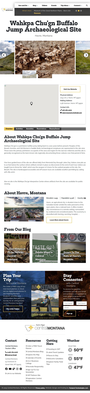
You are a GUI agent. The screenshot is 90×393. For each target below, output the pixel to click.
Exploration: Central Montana (33, 379)
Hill (85, 198)
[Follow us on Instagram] (17, 369)
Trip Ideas (65, 5)
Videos (44, 5)
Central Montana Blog (35, 351)
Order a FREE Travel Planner (34, 347)
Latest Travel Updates (55, 352)
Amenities (30, 129)
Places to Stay (52, 355)
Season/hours (54, 129)
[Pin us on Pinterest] (21, 369)
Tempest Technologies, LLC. (78, 388)
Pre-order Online (13, 309)
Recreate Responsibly (35, 366)
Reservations (41, 129)
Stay (35, 5)
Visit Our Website (70, 89)
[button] (4, 55)
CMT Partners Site (33, 375)
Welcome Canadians (55, 359)
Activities (19, 129)
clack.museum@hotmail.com (72, 113)
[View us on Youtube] (10, 369)
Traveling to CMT (53, 349)
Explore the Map (33, 355)
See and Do (23, 5)
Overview (9, 129)
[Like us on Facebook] (6, 369)
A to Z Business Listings (32, 362)
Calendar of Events (34, 358)
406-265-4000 (67, 110)
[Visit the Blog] (14, 369)
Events (54, 5)
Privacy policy (40, 388)
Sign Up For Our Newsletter (32, 371)
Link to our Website (13, 373)
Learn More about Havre (59, 220)
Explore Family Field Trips (54, 363)
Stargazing (64, 13)
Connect (77, 5)
